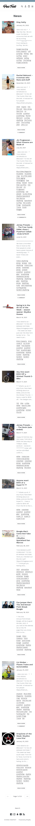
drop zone (20, 767)
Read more (21, 67)
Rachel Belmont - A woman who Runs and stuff (24, 77)
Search (17, 808)
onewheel (19, 461)
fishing (26, 53)
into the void (26, 700)
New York (19, 111)
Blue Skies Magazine (23, 171)
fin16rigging (20, 180)
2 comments (21, 217)
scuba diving (27, 194)
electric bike (26, 405)
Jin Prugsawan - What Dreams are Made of (24, 142)
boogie (26, 576)
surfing (19, 60)
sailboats (19, 58)
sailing (26, 58)
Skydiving (19, 279)
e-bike (27, 403)
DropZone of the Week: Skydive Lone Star (24, 736)
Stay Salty (21, 22)
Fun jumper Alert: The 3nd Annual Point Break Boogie (24, 605)
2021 (18, 569)
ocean (25, 56)
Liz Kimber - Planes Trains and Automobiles (24, 664)
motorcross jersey (22, 459)
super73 (27, 516)
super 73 (19, 516)
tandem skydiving (22, 290)
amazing (19, 576)
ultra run (24, 125)
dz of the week (26, 176)
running (27, 118)
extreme (28, 767)
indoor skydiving (22, 261)
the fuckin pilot (21, 711)
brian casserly (21, 51)
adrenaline (25, 569)
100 (17, 403)
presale (24, 270)
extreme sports (21, 769)
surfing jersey (21, 287)
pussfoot (26, 113)
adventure (20, 572)
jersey (18, 263)
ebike (18, 405)
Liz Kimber (20, 703)
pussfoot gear (26, 350)
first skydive (26, 346)
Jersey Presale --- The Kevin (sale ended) (24, 427)
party (18, 581)
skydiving (19, 120)
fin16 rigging (20, 178)
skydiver (19, 778)
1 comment (21, 132)
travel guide (26, 205)
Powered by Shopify (25, 820)
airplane (25, 574)
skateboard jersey (22, 276)
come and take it (22, 578)
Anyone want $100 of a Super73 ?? (22, 482)
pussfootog (20, 116)
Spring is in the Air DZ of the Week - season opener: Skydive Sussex (23, 309)
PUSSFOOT (13, 820)
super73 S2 (20, 518)
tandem (19, 357)
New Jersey (28, 109)
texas (18, 589)
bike (21, 403)
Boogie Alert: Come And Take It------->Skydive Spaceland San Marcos (23, 537)
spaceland (28, 200)
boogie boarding (22, 49)
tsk (23, 718)
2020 (18, 107)
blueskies (19, 174)
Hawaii (24, 183)
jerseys (24, 263)
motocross (25, 456)
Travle (18, 207)
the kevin (27, 468)
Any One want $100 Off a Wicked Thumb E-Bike (24, 375)
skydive (28, 645)
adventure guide (22, 765)
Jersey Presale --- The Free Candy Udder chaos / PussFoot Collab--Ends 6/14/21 (24, 229)
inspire (23, 107)
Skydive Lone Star (22, 776)
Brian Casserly (21, 341)
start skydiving (26, 285)
